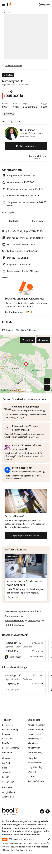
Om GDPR (31, 772)
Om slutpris (8, 212)
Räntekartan (7, 738)
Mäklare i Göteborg (35, 729)
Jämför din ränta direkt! (17, 312)
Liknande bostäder (13, 65)
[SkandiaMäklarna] (37, 157)
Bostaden (14, 221)
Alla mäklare (32, 743)
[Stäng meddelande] (49, 839)
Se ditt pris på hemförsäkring (28, 471)
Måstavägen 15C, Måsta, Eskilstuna (19, 330)
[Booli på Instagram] (42, 811)
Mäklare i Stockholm (36, 725)
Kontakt (5, 777)
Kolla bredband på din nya (28, 410)
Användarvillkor (34, 762)
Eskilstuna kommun (14, 620)
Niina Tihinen (27, 130)
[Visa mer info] (11, 91)
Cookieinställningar (36, 781)
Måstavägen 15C (13, 675)
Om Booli (6, 763)
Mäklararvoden (33, 748)
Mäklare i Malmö (34, 734)
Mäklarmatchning (35, 752)
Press (4, 768)
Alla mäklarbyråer (34, 738)
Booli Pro (6, 743)
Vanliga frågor (8, 781)
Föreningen (38, 221)
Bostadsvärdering (10, 729)
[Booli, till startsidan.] (9, 4)
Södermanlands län (14, 616)
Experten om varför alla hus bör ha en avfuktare (25, 583)
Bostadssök (7, 725)
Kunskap (6, 734)
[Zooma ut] (47, 388)
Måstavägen (34, 620)
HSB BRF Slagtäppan (15, 624)
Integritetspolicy (34, 767)
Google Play (7, 792)
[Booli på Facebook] (47, 811)
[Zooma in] (47, 381)
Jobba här (6, 772)
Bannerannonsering (10, 748)
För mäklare (7, 752)
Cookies (31, 776)
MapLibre (17, 390)
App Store (6, 797)
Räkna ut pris (25, 429)
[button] (26, 364)
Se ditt (26, 449)
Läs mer (29, 850)
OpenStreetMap (7, 390)
